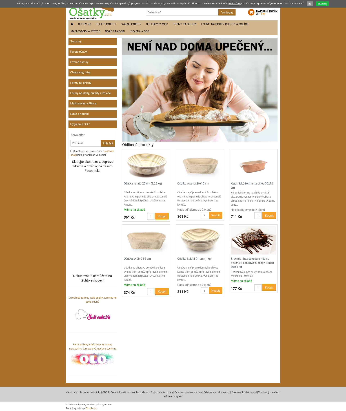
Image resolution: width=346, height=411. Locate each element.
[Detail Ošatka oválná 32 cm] (146, 240)
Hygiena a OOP (139, 31)
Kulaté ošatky (106, 24)
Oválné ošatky (131, 24)
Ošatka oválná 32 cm (137, 258)
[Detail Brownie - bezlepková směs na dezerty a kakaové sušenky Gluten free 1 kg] (253, 240)
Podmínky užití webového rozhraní (130, 392)
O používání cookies (162, 392)
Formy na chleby (185, 24)
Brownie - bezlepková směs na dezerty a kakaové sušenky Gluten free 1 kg (252, 263)
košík (267, 12)
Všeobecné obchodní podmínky (83, 392)
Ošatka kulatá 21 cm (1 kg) (194, 258)
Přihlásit (108, 143)
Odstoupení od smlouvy (216, 392)
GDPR (105, 392)
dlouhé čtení (234, 3)
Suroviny (84, 24)
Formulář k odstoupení (244, 392)
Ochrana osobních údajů (188, 392)
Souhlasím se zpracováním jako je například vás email (92, 153)
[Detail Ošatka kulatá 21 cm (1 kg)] (199, 240)
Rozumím (322, 3)
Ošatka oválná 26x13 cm (193, 183)
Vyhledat (227, 12)
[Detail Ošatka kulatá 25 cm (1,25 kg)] (146, 165)
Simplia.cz (91, 408)
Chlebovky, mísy (157, 24)
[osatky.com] (91, 10)
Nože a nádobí (115, 31)
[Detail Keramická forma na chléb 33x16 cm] (253, 165)
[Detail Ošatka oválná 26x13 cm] (199, 165)
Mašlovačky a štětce (85, 31)
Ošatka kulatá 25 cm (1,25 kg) (143, 183)
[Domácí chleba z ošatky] (200, 89)
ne (310, 3)
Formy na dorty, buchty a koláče (225, 24)
